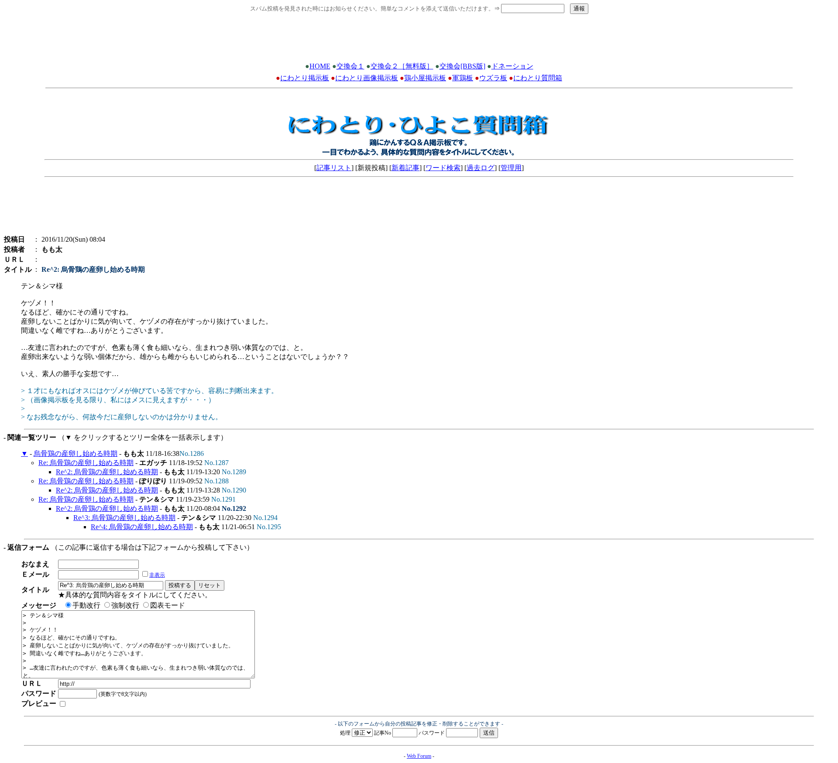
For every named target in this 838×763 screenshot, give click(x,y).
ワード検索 (443, 167)
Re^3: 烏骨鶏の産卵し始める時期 (124, 517)
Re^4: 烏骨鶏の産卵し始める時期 (142, 526)
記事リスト (333, 167)
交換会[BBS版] (462, 66)
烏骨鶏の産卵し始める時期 (75, 453)
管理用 (511, 167)
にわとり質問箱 (537, 78)
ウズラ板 (493, 78)
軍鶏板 (462, 78)
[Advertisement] (419, 40)
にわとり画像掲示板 (366, 78)
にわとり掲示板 (304, 78)
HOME (319, 66)
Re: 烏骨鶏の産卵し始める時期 (86, 462)
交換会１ (350, 66)
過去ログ (481, 167)
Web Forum (419, 756)
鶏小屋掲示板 (425, 78)
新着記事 (405, 167)
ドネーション (512, 66)
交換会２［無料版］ (402, 66)
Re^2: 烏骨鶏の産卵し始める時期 (107, 472)
